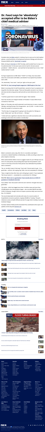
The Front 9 (15, 390)
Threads (25, 410)
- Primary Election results (38, 365)
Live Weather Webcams (5, 406)
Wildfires (14, 367)
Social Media (27, 402)
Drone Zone (3, 389)
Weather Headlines (16, 365)
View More (40, 239)
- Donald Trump (38, 370)
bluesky (39, 425)
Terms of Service (23, 234)
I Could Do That (15, 392)
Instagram (25, 406)
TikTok (25, 404)
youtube (35, 425)
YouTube (25, 403)
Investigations (3, 391)
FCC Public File (37, 390)
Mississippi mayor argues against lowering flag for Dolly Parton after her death (21, 273)
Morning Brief (3, 371)
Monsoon (14, 364)
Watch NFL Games (38, 404)
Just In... (3, 239)
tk (37, 425)
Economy (25, 364)
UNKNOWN (15, 396)
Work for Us (37, 395)
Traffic (2, 377)
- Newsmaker (37, 368)
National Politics (38, 369)
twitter (31, 425)
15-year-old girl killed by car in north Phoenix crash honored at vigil (21, 304)
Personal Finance (27, 367)
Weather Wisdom (16, 373)
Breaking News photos (17, 409)
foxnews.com (18, 206)
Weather (15, 361)
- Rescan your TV (38, 394)
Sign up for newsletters (17, 406)
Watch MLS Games (38, 419)
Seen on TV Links (4, 375)
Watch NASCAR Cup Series (38, 410)
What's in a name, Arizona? (16, 399)
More (26, 2)
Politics (17, 210)
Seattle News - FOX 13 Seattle (28, 389)
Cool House (3, 388)
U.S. (29, 210)
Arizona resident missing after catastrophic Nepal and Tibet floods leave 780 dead (15, 340)
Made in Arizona (4, 392)
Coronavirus (11, 210)
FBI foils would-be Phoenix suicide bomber (16, 296)
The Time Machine (16, 395)
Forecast (14, 363)
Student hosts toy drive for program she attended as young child (12, 350)
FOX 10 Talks (15, 388)
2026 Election (37, 363)
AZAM (2, 364)
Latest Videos (4, 311)
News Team (37, 391)
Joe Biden (24, 210)
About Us (37, 381)
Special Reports (4, 396)
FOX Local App (4, 408)
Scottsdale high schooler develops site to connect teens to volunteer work (14, 335)
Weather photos (15, 412)
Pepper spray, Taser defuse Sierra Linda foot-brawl (18, 300)
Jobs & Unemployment (28, 365)
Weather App (15, 371)
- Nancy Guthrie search (5, 395)
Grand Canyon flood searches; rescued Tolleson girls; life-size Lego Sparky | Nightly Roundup (24, 263)
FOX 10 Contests (16, 403)
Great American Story (16, 391)
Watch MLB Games (38, 408)
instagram (33, 425)
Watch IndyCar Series (39, 412)
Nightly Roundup (4, 372)
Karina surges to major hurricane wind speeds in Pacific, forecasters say (17, 260)
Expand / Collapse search (43, 2)
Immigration (3, 368)
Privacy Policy (23, 233)
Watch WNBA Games (39, 418)
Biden (13, 57)
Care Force (3, 384)
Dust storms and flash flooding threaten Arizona (9, 345)
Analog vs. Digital (16, 383)
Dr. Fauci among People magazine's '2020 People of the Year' (24, 85)
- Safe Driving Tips (4, 379)
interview (13, 64)
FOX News (2, 25)
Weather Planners (16, 368)
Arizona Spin (3, 383)
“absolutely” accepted (20, 61)
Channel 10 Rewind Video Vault (4, 387)
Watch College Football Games (39, 407)
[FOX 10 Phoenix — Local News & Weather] (5, 2)
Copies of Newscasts (39, 387)
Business (25, 363)
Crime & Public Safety (5, 365)
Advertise (36, 383)
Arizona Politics (37, 366)
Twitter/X (25, 408)
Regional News (27, 381)
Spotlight (2, 397)
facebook (29, 425)
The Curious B (15, 387)
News (34, 210)
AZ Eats (14, 384)
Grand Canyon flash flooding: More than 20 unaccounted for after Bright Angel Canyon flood (24, 268)
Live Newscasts (4, 404)
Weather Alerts (15, 369)
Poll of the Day (4, 373)
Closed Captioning (38, 384)
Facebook (25, 407)
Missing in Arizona (4, 393)
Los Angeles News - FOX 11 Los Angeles (27, 384)
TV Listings (37, 392)
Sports (2, 376)
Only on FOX (4, 381)
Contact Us (37, 386)
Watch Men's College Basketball (39, 414)
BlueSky (25, 411)
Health (6, 25)
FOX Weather (15, 375)
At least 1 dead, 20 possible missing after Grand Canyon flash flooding (17, 332)
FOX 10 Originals (17, 381)
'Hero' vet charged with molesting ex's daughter (17, 287)
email (41, 425)
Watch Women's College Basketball (38, 416)
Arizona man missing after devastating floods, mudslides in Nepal (19, 278)
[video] (22, 322)
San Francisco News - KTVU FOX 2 (28, 386)
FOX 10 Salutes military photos (17, 408)
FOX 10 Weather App (5, 410)
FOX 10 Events (15, 404)
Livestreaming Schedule (5, 407)
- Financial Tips (26, 368)
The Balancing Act (16, 386)
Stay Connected (16, 402)
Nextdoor (25, 412)
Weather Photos (15, 372)
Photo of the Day (16, 411)
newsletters (43, 425)
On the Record (15, 394)
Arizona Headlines (4, 363)
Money (25, 361)
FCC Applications (38, 388)
